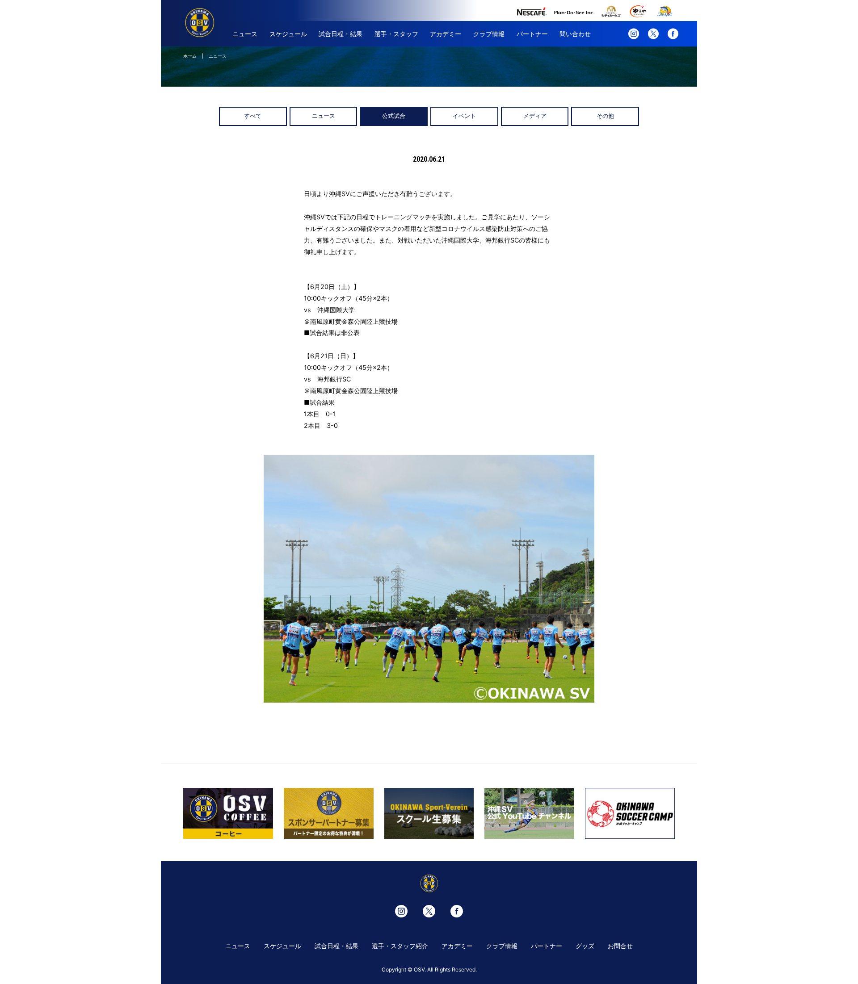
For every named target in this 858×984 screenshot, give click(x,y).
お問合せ (620, 946)
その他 (605, 116)
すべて (252, 116)
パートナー (532, 34)
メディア (535, 116)
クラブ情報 (489, 34)
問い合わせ (575, 34)
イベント (464, 116)
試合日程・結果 (340, 34)
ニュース (244, 34)
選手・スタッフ (396, 34)
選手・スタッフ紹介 (400, 946)
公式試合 (393, 116)
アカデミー (445, 34)
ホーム (190, 56)
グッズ (585, 946)
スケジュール (288, 34)
